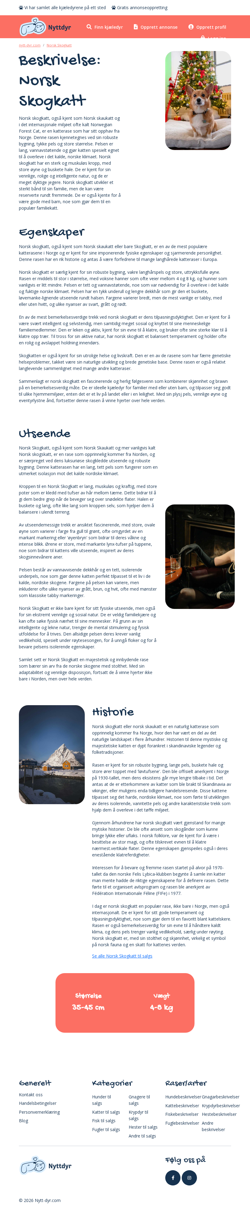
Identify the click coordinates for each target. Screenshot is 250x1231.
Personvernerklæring (39, 1112)
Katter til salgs (106, 1112)
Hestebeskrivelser (219, 1114)
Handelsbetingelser (37, 1103)
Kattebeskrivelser (182, 1105)
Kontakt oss (31, 1094)
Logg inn (216, 38)
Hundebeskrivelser (183, 1097)
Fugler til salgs (106, 1129)
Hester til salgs (143, 1127)
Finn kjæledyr (108, 27)
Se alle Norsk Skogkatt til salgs (122, 956)
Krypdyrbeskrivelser (221, 1105)
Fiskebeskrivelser (181, 1114)
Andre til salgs (142, 1136)
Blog (23, 1120)
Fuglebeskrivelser (182, 1123)
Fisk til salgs (104, 1120)
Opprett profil (210, 27)
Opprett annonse (158, 27)
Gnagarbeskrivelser (220, 1097)
